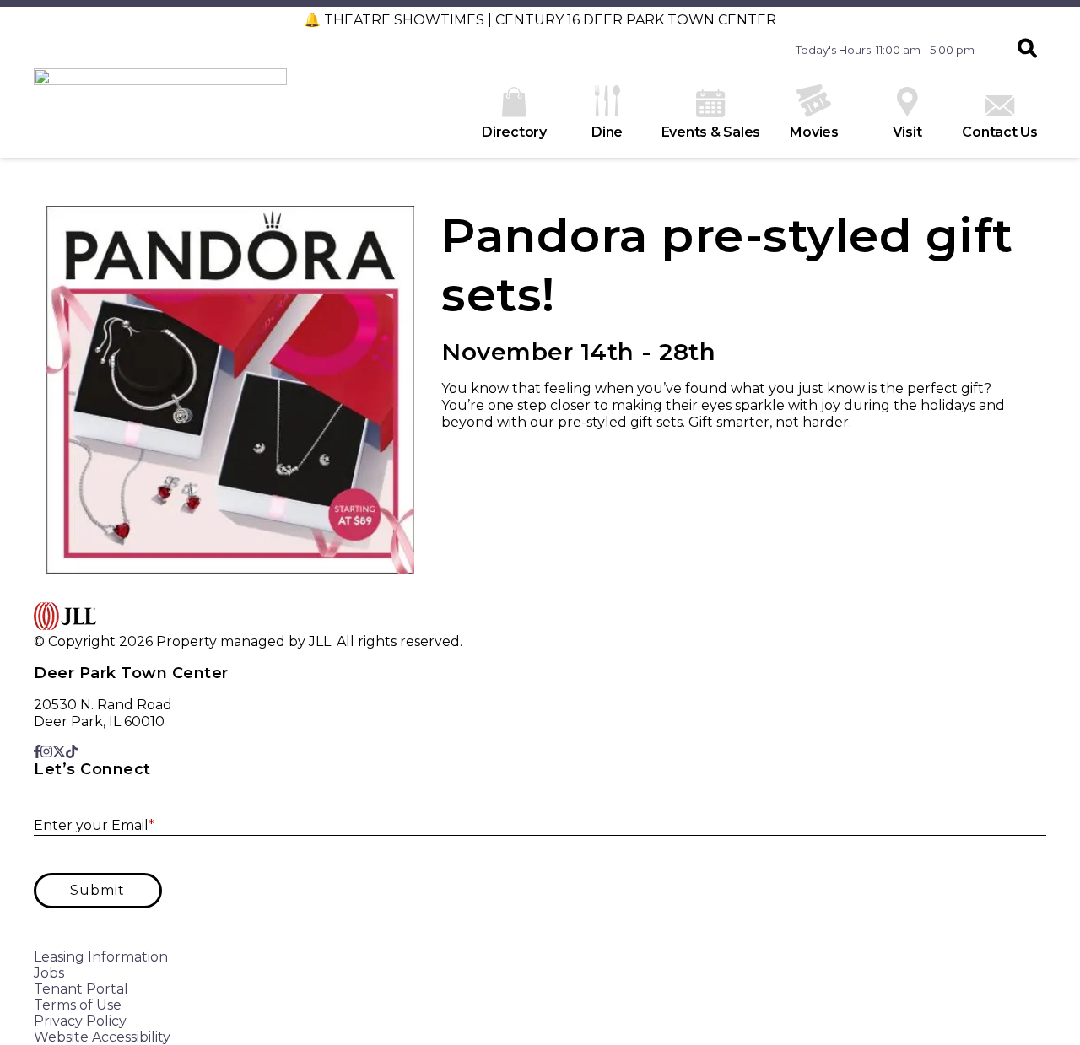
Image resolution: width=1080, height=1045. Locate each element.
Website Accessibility (102, 1037)
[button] (1027, 49)
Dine (607, 132)
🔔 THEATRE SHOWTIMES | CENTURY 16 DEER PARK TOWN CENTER (540, 20)
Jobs (49, 973)
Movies (814, 132)
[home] (160, 113)
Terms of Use (78, 1005)
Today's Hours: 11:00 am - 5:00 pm (885, 50)
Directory (514, 132)
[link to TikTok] (72, 752)
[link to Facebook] (37, 752)
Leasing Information (101, 957)
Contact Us (1000, 132)
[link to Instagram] (46, 752)
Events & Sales (711, 132)
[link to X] (59, 752)
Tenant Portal (81, 989)
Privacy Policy (80, 1021)
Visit (907, 132)
